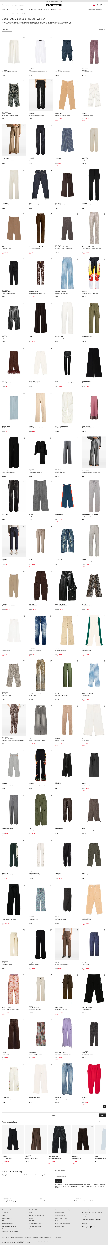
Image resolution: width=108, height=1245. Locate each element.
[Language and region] (94, 5)
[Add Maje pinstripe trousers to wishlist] (24, 616)
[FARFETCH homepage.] (54, 5)
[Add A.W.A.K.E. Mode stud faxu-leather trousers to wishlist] (77, 571)
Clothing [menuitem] (15, 9)
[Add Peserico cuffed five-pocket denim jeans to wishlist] (24, 526)
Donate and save (59, 1226)
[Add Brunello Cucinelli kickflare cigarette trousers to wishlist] (51, 975)
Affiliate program (59, 1212)
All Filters (6, 29)
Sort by (101, 29)
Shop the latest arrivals (56, 1)
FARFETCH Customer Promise (10, 1231)
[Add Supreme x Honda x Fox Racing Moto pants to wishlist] (104, 259)
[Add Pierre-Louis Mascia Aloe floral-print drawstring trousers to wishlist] (24, 81)
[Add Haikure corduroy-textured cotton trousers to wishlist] (51, 393)
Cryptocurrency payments (9, 1226)
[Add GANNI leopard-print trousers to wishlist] (104, 571)
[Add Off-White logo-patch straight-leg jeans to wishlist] (77, 1064)
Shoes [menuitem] (21, 9)
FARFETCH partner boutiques (36, 1215)
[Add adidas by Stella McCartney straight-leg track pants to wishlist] (104, 481)
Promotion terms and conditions (10, 1228)
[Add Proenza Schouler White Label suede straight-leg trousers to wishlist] (51, 214)
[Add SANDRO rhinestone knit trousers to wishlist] (77, 616)
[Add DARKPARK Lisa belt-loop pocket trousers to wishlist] (24, 840)
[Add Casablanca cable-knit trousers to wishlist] (104, 616)
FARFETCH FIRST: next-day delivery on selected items (92, 1213)
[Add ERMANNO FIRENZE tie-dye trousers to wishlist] (104, 661)
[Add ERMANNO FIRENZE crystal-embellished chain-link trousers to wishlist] (51, 348)
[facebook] (91, 1227)
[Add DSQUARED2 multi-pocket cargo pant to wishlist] (77, 975)
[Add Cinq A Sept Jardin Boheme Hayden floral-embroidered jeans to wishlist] (24, 1064)
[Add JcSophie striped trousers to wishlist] (77, 125)
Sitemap (30, 1228)
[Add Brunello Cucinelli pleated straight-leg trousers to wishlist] (24, 438)
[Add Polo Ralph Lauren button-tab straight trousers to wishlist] (77, 661)
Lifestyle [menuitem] (46, 9)
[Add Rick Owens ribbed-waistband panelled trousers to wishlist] (51, 81)
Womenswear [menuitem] (5, 5)
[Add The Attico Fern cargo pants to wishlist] (51, 571)
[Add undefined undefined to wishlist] (22, 1126)
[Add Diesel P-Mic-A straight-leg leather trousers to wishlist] (104, 526)
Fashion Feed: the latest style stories (91, 1219)
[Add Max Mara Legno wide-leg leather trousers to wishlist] (24, 303)
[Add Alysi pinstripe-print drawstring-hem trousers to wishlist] (104, 795)
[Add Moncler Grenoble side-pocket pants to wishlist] (104, 303)
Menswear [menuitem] (14, 5)
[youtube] (94, 1227)
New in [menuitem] (3, 9)
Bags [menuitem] (26, 9)
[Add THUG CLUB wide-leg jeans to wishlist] (77, 526)
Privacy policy (5, 1237)
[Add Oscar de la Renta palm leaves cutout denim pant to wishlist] (51, 840)
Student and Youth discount (62, 1223)
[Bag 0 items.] (104, 5)
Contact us (5, 1212)
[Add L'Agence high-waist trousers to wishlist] (51, 125)
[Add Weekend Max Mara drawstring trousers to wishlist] (51, 1064)
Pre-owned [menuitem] (54, 9)
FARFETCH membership (61, 1215)
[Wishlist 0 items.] (101, 5)
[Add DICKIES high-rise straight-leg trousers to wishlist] (77, 930)
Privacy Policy (66, 1186)
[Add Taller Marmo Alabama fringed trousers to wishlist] (104, 393)
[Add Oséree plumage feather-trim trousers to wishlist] (24, 348)
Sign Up (58, 1181)
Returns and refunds (7, 1220)
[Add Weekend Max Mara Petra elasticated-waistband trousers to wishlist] (24, 795)
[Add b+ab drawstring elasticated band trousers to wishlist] (51, 706)
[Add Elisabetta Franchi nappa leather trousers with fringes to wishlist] (51, 259)
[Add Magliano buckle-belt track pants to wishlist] (24, 751)
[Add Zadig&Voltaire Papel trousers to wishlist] (104, 348)
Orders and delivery (7, 1218)
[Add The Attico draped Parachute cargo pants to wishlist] (77, 37)
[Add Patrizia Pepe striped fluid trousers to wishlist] (77, 481)
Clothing (13, 13)
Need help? (77, 1199)
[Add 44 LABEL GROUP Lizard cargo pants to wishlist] (104, 975)
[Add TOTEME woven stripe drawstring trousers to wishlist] (24, 37)
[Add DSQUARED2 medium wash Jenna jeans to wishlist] (51, 616)
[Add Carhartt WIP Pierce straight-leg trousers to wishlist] (77, 303)
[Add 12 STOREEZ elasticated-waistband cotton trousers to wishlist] (104, 438)
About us (30, 1212)
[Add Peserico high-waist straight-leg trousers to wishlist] (104, 170)
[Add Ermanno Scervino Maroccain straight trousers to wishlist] (77, 259)
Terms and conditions (17, 1237)
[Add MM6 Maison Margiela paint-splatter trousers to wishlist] (77, 393)
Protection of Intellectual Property (42, 1237)
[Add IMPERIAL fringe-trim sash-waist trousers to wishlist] (77, 751)
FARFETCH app (32, 1220)
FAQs (40, 1199)
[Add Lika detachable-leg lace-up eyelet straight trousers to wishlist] (77, 348)
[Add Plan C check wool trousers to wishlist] (24, 661)
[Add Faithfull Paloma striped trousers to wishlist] (104, 81)
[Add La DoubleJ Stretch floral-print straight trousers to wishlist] (51, 751)
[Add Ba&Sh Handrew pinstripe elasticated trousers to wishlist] (51, 303)
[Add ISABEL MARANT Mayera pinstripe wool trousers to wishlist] (24, 259)
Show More (102, 1122)
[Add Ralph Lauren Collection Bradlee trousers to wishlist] (51, 661)
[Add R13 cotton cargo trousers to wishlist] (51, 795)
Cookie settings (57, 1237)
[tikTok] (87, 1227)
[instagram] (83, 1227)
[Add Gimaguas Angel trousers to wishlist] (77, 840)
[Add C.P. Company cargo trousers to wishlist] (104, 930)
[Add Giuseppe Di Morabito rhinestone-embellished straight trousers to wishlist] (104, 214)
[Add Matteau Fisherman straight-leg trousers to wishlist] (24, 885)
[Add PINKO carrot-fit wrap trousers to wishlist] (24, 930)
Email (56, 1173)
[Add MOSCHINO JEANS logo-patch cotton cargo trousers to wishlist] (77, 1020)
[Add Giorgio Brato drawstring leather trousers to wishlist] (77, 795)
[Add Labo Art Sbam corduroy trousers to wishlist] (104, 37)
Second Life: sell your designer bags (91, 1216)
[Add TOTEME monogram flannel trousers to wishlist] (51, 481)
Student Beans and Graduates (63, 1220)
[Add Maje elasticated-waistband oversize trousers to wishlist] (51, 37)
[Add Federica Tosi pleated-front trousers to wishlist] (24, 170)
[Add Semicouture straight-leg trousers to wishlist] (77, 438)
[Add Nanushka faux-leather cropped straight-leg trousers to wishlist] (24, 481)
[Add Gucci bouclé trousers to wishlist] (104, 706)
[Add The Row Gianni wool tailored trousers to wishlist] (24, 571)
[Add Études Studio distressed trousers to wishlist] (104, 885)
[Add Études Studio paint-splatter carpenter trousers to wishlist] (77, 81)
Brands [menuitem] (9, 9)
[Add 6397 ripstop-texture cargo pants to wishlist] (104, 840)
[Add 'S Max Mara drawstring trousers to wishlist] (24, 214)
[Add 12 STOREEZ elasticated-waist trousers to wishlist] (24, 125)
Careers (30, 1218)
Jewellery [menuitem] (40, 9)
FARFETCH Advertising (34, 1226)
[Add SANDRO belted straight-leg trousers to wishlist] (77, 170)
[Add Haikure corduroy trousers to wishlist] (77, 706)
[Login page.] (97, 5)
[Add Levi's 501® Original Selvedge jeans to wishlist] (51, 170)
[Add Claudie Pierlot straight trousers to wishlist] (24, 393)
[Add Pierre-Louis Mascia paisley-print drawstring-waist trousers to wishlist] (24, 975)
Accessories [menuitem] (32, 9)
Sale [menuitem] (59, 9)
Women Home (5, 13)
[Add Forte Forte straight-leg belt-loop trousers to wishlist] (104, 125)
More (70, 23)
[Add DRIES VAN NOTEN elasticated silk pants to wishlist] (51, 885)
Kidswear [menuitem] (21, 5)
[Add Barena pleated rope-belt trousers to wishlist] (104, 751)
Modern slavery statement (35, 1223)
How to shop (7, 1199)
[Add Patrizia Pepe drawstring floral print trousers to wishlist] (51, 1020)
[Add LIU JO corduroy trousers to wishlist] (24, 1020)
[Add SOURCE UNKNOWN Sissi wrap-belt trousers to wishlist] (77, 885)
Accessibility (28, 1237)
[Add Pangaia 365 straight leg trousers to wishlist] (51, 930)
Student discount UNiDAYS (62, 1218)
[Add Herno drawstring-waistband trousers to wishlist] (51, 526)
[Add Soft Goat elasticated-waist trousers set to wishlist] (51, 438)
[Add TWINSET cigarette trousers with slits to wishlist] (104, 1064)
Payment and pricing (7, 1223)
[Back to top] (104, 1106)
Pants (18, 13)
